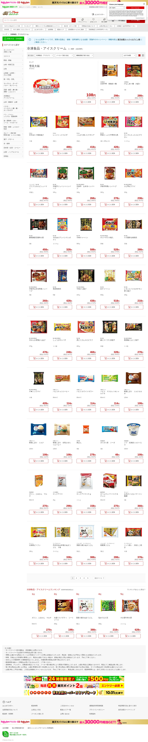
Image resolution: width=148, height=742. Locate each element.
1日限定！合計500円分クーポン (126, 26)
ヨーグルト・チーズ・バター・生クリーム (11, 84)
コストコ (7, 56)
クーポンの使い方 (37, 714)
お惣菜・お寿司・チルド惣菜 (10, 74)
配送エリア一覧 (65, 710)
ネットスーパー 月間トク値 (12, 51)
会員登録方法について (10, 710)
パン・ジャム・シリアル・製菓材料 (10, 115)
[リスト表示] (143, 55)
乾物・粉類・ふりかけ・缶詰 (12, 128)
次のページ (98, 578)
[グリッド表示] (139, 55)
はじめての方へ (99, 14)
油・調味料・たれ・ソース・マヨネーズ (10, 121)
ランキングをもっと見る (135, 589)
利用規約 (92, 714)
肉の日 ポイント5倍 (70, 26)
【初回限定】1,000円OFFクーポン (98, 29)
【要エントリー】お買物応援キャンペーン (47, 26)
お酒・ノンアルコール (11, 152)
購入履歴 (104, 21)
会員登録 (50, 29)
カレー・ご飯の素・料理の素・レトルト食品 (12, 134)
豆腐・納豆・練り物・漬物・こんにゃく (11, 91)
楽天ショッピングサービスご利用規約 (40, 728)
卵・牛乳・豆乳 (9, 79)
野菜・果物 (7, 60)
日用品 (6, 156)
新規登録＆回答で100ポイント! (98, 7)
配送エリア (60, 29)
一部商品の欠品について (88, 26)
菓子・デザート (9, 139)
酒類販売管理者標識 (96, 706)
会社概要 (5, 728)
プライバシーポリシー (97, 710)
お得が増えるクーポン (105, 26)
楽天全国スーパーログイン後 (129, 39)
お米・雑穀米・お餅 (10, 102)
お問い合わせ (64, 714)
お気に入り (93, 21)
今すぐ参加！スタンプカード (21, 29)
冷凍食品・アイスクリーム (9, 97)
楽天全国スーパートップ (126, 710)
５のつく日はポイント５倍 (12, 26)
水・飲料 (7, 143)
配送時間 (34, 706)
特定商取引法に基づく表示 (127, 706)
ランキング (27, 26)
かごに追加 (87, 102)
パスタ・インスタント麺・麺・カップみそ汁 (11, 108)
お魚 (5, 69)
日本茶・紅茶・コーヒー (12, 148)
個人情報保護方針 (18, 728)
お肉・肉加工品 (9, 64)
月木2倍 (6, 29)
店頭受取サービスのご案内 (76, 29)
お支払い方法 (36, 710)
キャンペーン (82, 21)
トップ (4, 34)
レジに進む (135, 20)
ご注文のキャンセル (67, 706)
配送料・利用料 (7, 714)
